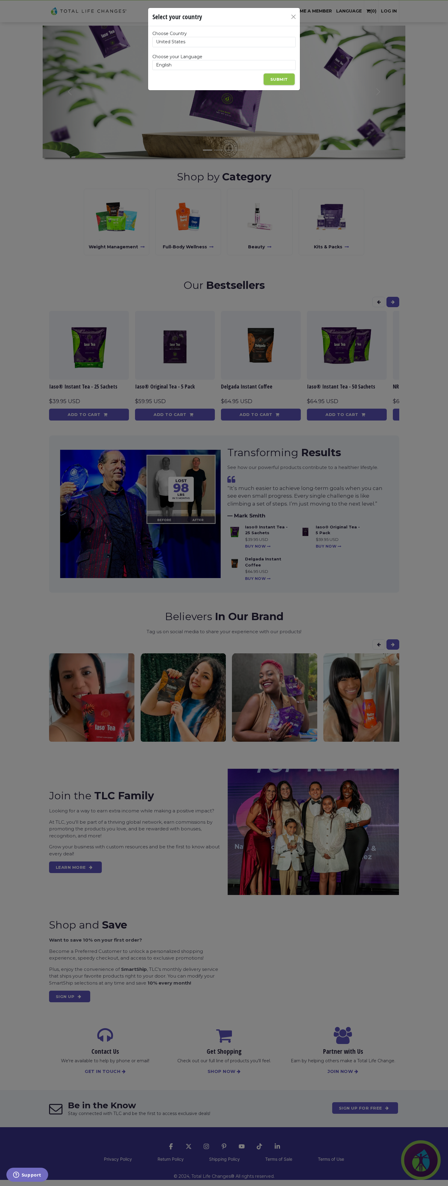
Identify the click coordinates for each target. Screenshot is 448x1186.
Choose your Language (177, 56)
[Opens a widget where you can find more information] (27, 1175)
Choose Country (169, 33)
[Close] (293, 16)
